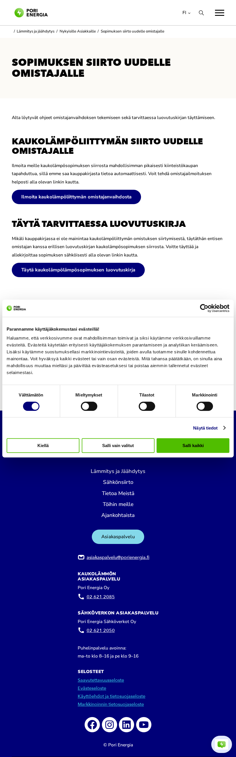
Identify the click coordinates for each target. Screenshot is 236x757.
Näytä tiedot (205, 428)
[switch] (89, 406)
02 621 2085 (101, 597)
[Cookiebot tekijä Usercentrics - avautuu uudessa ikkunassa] (204, 308)
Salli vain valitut (118, 445)
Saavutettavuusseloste (101, 680)
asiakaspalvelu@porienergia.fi (118, 557)
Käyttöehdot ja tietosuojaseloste (111, 696)
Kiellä (43, 445)
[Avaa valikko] (219, 13)
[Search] (201, 13)
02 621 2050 (101, 630)
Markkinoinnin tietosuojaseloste (111, 704)
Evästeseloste (92, 688)
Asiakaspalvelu (117, 536)
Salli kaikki (193, 445)
